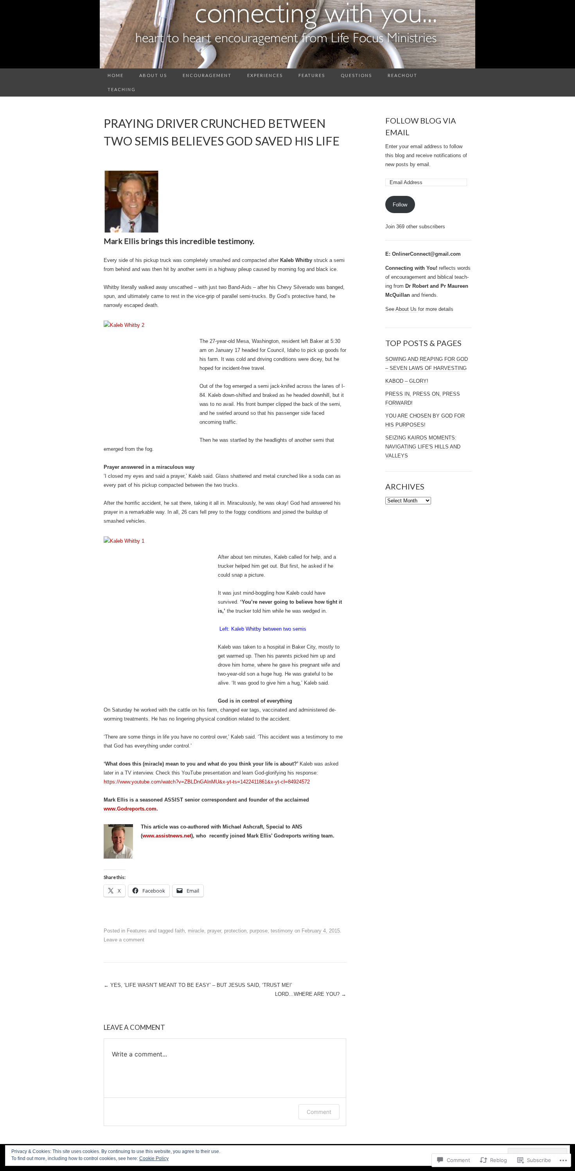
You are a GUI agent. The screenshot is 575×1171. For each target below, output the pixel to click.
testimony (282, 931)
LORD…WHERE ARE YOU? (310, 994)
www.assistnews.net (166, 836)
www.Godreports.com (130, 809)
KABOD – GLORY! (406, 381)
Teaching (122, 89)
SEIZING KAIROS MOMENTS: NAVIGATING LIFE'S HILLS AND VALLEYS (422, 447)
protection (235, 931)
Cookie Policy (154, 1158)
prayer (214, 931)
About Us (153, 75)
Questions (356, 75)
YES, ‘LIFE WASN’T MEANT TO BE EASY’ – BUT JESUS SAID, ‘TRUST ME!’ (198, 985)
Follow (400, 205)
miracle (196, 931)
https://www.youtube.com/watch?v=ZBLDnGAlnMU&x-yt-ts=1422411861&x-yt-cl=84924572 (207, 782)
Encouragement (207, 75)
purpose (259, 931)
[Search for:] (467, 76)
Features (311, 75)
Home (116, 75)
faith (180, 931)
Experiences (265, 75)
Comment (319, 1111)
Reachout (402, 75)
